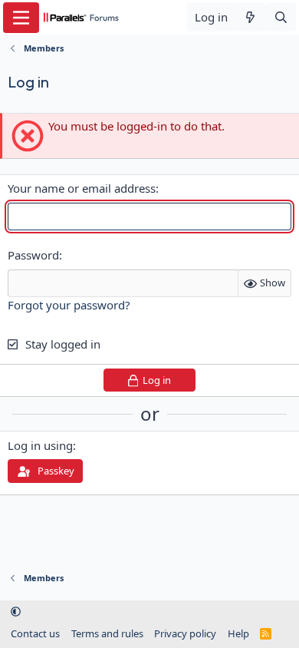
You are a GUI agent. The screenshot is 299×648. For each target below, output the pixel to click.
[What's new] (250, 17)
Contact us (35, 633)
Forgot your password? (69, 304)
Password (33, 255)
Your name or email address (82, 188)
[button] (16, 611)
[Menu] (21, 17)
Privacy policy (185, 633)
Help (238, 633)
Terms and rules (107, 633)
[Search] (281, 17)
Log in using (40, 445)
